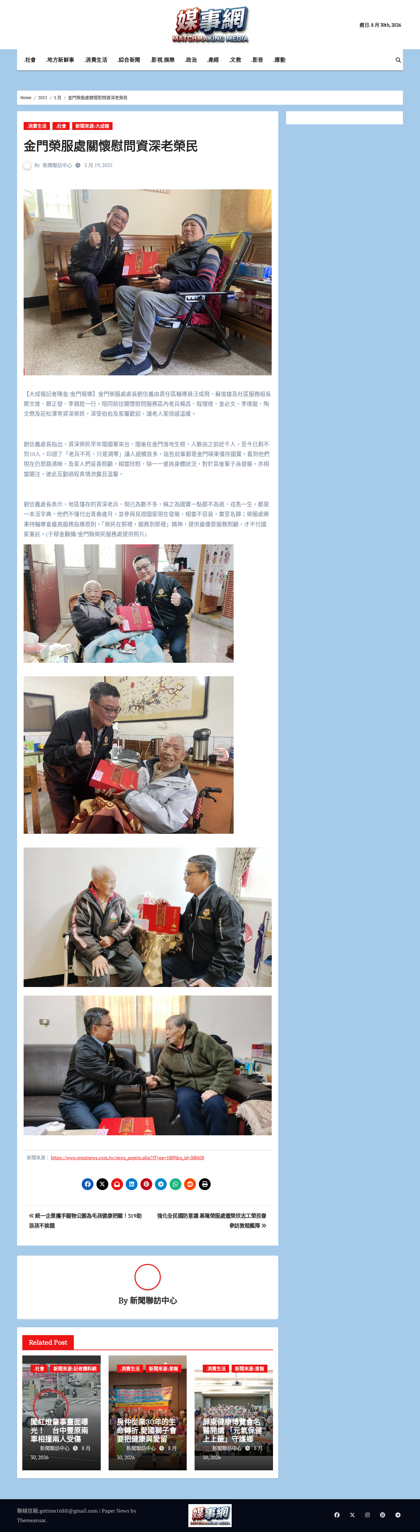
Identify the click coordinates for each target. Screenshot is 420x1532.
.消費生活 (96, 59)
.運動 (279, 59)
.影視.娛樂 (162, 59)
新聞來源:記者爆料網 (74, 1368)
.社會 (30, 59)
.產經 (213, 59)
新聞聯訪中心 (57, 165)
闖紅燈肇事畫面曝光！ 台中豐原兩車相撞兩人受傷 (59, 1430)
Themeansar (31, 1520)
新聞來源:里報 (163, 1368)
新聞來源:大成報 (92, 126)
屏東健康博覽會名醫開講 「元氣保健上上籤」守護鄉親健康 (232, 1434)
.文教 (235, 59)
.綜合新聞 (128, 59)
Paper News (115, 1510)
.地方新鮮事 (60, 59)
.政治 (191, 59)
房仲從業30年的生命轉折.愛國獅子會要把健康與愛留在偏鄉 (147, 1434)
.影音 (257, 59)
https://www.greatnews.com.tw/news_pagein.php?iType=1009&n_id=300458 (127, 1157)
